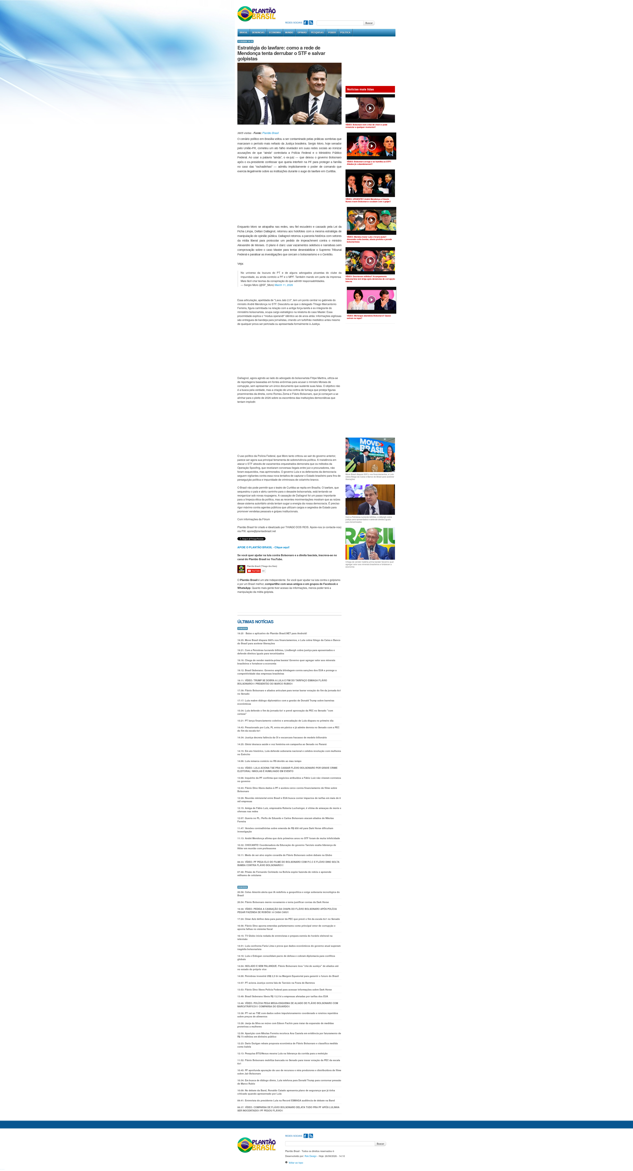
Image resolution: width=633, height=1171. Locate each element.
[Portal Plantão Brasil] (256, 13)
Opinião (302, 32)
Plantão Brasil (270, 133)
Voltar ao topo (295, 1162)
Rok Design (311, 1156)
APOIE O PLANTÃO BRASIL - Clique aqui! (263, 547)
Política (345, 32)
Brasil (244, 32)
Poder (332, 32)
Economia (275, 32)
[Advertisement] (345, 9)
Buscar (369, 23)
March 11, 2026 (284, 285)
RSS (311, 22)
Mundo (289, 32)
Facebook (306, 22)
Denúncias (258, 32)
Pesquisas (317, 32)
